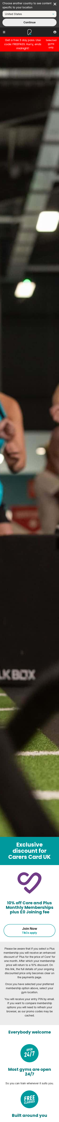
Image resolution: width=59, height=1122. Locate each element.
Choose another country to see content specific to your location (26, 5)
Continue (29, 22)
